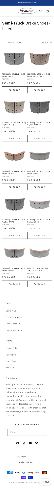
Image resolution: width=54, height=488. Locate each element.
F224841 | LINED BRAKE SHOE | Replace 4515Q (14, 123)
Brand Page (11, 361)
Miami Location (13, 323)
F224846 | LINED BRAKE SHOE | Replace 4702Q (14, 172)
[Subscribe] (43, 432)
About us (10, 367)
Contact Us (11, 310)
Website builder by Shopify (35, 483)
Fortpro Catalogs (14, 317)
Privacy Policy (12, 348)
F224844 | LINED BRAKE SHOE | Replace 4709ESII (39, 123)
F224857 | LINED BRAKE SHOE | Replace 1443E (39, 220)
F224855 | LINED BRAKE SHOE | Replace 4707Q (14, 220)
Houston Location (14, 330)
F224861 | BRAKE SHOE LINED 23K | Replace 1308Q (38, 269)
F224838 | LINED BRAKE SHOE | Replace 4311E (14, 75)
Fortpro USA (19, 483)
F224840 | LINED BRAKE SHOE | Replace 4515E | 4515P (39, 75)
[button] (6, 11)
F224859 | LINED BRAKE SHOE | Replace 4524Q (14, 269)
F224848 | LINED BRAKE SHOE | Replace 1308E (39, 172)
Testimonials (12, 354)
